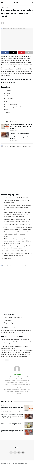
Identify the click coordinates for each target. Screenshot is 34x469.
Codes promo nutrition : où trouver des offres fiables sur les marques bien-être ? (21, 126)
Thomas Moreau (10, 23)
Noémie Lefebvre (6, 426)
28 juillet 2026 (15, 426)
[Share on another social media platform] (29, 52)
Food (7, 7)
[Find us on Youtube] (23, 452)
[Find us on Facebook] (11, 452)
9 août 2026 (14, 140)
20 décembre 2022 (23, 23)
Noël (6, 360)
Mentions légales (5, 463)
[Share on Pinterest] (21, 52)
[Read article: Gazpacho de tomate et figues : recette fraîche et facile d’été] (29, 432)
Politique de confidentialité (20, 463)
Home (2, 7)
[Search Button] (32, 2)
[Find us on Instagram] (19, 452)
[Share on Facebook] (5, 52)
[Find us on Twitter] (15, 452)
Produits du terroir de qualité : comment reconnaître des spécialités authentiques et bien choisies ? (12, 416)
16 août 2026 (14, 130)
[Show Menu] (2, 2)
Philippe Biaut (6, 411)
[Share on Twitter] (13, 52)
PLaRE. (17, 2)
